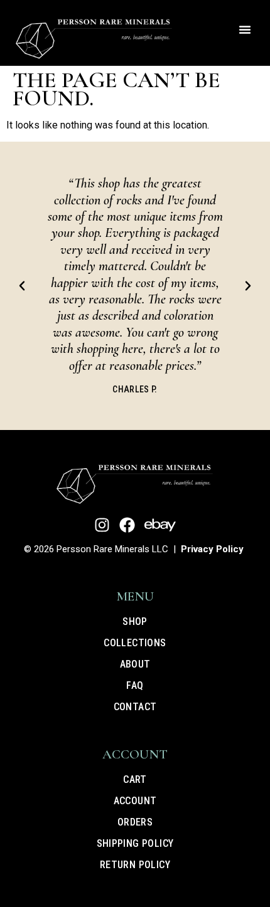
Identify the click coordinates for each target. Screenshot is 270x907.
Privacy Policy (212, 549)
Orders (135, 822)
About (135, 664)
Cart (135, 779)
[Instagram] (102, 525)
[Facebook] (127, 525)
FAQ (134, 685)
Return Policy (135, 865)
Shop (135, 621)
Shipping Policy (135, 843)
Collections (135, 643)
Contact (135, 707)
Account (135, 801)
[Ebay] (160, 525)
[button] (244, 29)
